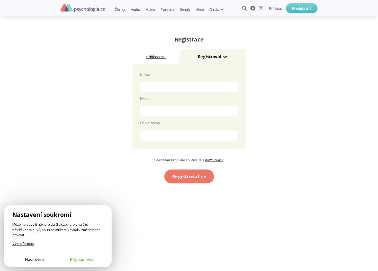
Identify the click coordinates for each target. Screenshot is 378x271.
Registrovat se (189, 176)
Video (150, 9)
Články (120, 9)
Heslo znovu (150, 123)
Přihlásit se (156, 56)
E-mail (145, 74)
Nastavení (34, 259)
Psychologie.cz (82, 8)
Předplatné (301, 8)
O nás (214, 9)
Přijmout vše (81, 259)
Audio (135, 9)
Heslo (144, 99)
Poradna (167, 9)
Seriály (185, 9)
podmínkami (214, 160)
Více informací (23, 243)
